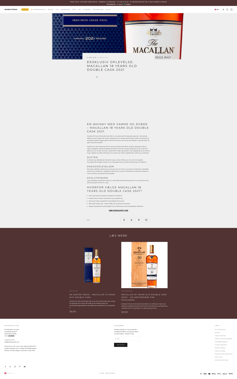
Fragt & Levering (220, 335)
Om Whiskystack (220, 329)
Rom (74, 9)
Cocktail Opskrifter (221, 345)
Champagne (65, 9)
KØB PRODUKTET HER (118, 211)
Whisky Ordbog (220, 348)
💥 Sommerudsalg (38, 9)
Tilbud (25, 9)
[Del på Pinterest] (139, 220)
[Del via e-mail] (146, 220)
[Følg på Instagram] (15, 367)
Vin (57, 9)
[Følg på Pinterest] (20, 367)
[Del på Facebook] (124, 220)
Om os (108, 9)
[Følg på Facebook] (5, 367)
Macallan (104, 57)
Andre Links (218, 357)
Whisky (51, 9)
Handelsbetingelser (221, 342)
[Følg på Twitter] (10, 367)
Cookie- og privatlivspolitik (223, 338)
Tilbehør (86, 9)
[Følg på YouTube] (25, 367)
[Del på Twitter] (131, 220)
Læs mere (72, 311)
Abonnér (121, 345)
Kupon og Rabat (220, 351)
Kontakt (217, 332)
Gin (79, 9)
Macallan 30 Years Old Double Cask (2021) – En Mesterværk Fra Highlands (144, 297)
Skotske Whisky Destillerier (224, 354)
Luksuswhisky (127, 291)
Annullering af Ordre (221, 360)
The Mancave (98, 9)
